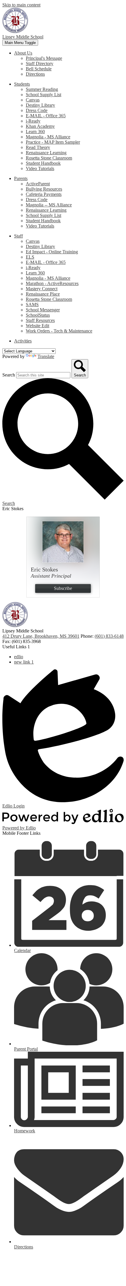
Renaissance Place (43, 293)
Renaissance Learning (46, 152)
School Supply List (43, 94)
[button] (23, 52)
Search (8, 374)
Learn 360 (35, 131)
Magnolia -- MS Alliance (49, 204)
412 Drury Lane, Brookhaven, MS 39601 (40, 636)
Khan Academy (40, 126)
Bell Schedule (39, 68)
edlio (18, 656)
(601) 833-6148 (109, 636)
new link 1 (24, 661)
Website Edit (37, 325)
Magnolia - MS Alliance (48, 136)
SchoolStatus (38, 315)
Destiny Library (40, 105)
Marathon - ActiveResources (52, 283)
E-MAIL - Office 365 (46, 115)
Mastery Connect (41, 288)
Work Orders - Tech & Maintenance (59, 330)
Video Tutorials (40, 168)
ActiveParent (38, 183)
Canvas (33, 99)
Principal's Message (44, 58)
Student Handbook (43, 163)
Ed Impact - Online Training (52, 251)
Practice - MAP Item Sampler (53, 142)
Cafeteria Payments (44, 194)
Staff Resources (40, 320)
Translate (46, 356)
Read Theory (38, 147)
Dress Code (36, 110)
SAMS (32, 304)
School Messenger (43, 309)
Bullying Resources (44, 188)
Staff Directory (39, 63)
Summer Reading (42, 89)
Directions (35, 74)
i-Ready (33, 120)
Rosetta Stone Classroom (49, 157)
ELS (30, 257)
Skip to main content (21, 4)
